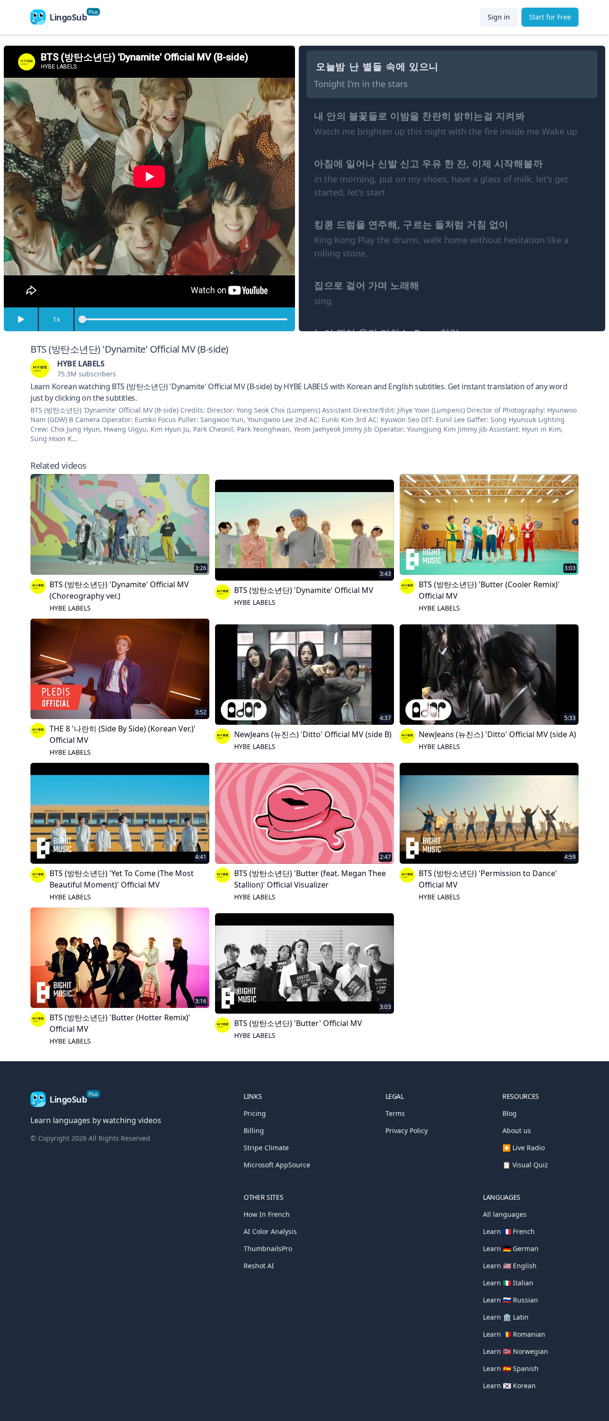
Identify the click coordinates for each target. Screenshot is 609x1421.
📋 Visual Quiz (525, 1164)
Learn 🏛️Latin (506, 1317)
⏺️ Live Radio (523, 1147)
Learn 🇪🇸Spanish (511, 1368)
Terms (395, 1113)
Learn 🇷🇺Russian (510, 1299)
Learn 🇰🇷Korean (509, 1385)
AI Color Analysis (270, 1231)
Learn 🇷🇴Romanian (514, 1334)
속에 (395, 66)
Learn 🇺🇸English (510, 1265)
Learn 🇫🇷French (509, 1231)
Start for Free (550, 16)
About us (516, 1130)
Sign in (499, 16)
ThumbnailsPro (268, 1248)
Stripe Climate (266, 1147)
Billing (254, 1130)
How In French (267, 1214)
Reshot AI (259, 1265)
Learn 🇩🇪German (511, 1248)
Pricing (255, 1113)
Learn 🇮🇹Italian (508, 1282)
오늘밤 (330, 66)
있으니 (424, 66)
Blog (509, 1113)
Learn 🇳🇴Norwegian (515, 1351)
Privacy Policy (406, 1130)
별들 (372, 66)
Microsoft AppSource (277, 1164)
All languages (505, 1214)
